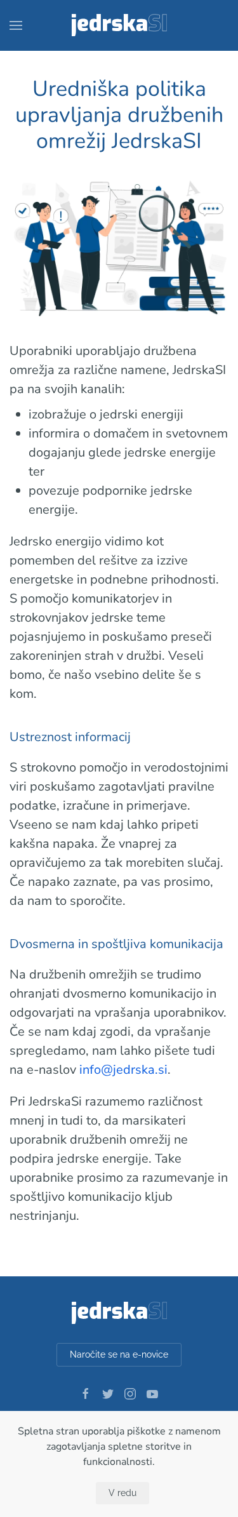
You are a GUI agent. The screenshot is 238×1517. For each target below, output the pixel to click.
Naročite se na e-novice (119, 1354)
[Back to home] (118, 25)
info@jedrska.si (123, 1069)
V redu (122, 1493)
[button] (16, 25)
